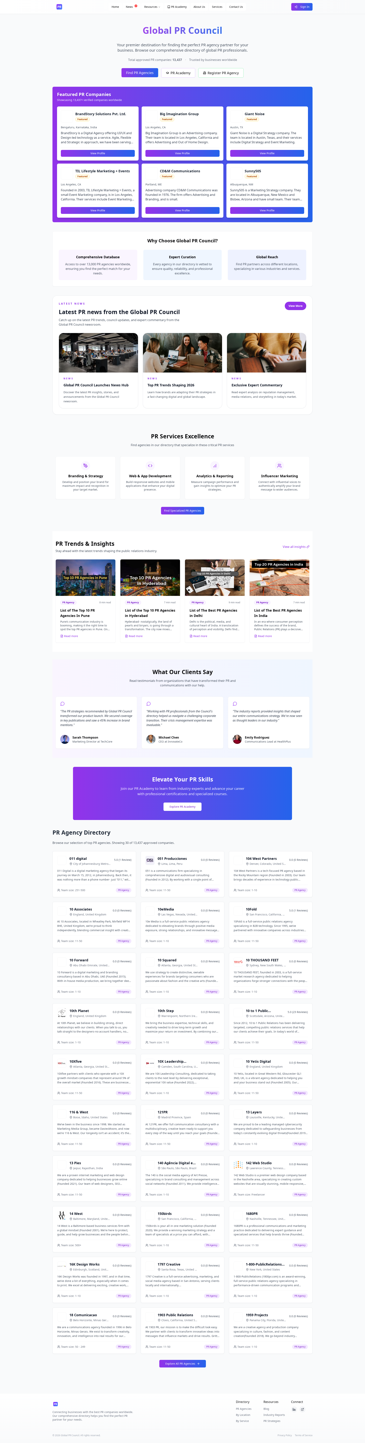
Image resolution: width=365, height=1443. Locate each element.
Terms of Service (304, 1435)
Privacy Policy (285, 1435)
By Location (243, 1415)
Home (115, 7)
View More (295, 306)
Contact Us (236, 7)
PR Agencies (244, 1409)
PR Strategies (271, 1421)
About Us (199, 7)
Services (217, 7)
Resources (150, 7)
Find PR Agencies (140, 72)
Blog (266, 1409)
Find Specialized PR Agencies (182, 510)
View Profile (97, 153)
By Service (242, 1421)
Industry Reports (274, 1415)
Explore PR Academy (182, 806)
